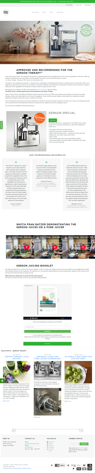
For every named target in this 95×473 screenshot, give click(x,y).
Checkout (87, 5)
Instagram (51, 447)
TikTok (50, 451)
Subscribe (47, 331)
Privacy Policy (18, 468)
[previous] (3, 42)
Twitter (50, 443)
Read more (6, 401)
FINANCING (60, 12)
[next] (92, 42)
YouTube (51, 449)
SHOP (51, 12)
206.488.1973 (29, 447)
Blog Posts (81, 448)
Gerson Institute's (42, 89)
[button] (1, 125)
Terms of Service (8, 468)
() (78, 5)
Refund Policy (27, 468)
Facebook (51, 441)
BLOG (43, 12)
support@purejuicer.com (32, 443)
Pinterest (51, 445)
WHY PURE (35, 12)
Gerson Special (62, 113)
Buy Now (53, 120)
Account (69, 5)
